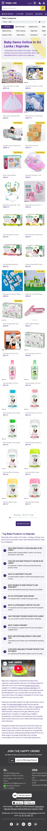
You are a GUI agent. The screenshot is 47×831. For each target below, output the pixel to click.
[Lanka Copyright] (2, 813)
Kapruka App (27, 799)
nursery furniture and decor (28, 688)
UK (25, 815)
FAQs (41, 809)
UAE (28, 815)
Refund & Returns (24, 809)
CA (32, 815)
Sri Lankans (32, 813)
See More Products (23, 523)
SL (20, 815)
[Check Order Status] (40, 4)
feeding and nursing (32, 685)
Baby (9, 554)
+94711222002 (8, 788)
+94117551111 (18, 778)
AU (23, 815)
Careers (35, 809)
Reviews (14, 809)
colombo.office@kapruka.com (14, 783)
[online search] (42, 8)
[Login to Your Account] (43, 4)
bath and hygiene (16, 704)
